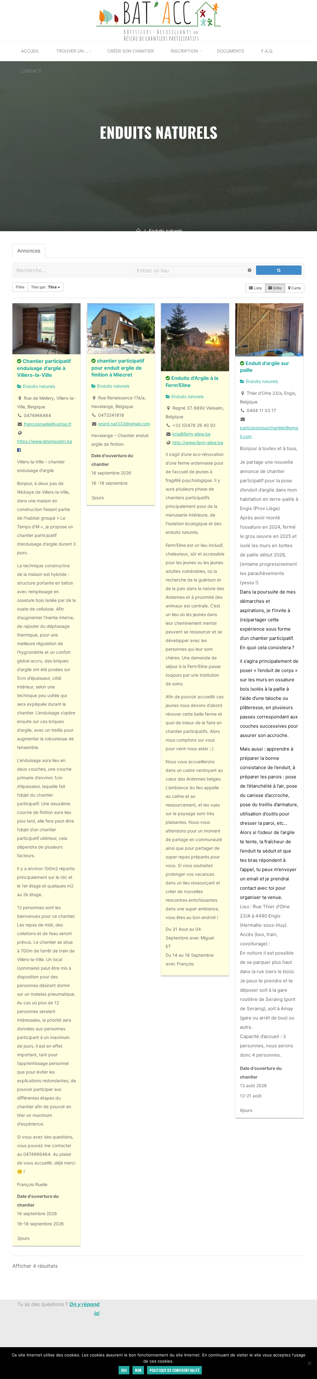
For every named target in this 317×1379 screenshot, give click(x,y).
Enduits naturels (38, 386)
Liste (257, 288)
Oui (124, 1370)
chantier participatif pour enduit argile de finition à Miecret (117, 368)
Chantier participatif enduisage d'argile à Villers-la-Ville (44, 368)
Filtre (20, 287)
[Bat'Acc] (158, 20)
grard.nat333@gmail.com (124, 423)
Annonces (28, 251)
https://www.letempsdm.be (44, 441)
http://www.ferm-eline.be (197, 442)
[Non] (309, 1363)
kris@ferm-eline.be (191, 433)
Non (138, 1370)
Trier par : (44, 287)
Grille (277, 288)
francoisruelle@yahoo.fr (48, 424)
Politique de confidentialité (174, 1370)
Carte (296, 288)
